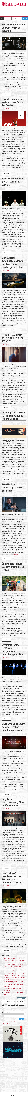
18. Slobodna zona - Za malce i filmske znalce (13, 993)
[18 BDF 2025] (13, 1034)
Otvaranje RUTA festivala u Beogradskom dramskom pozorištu (12, 649)
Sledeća (21, 1004)
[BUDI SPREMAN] (13, 1050)
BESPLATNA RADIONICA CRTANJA (13, 959)
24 (14, 1001)
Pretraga (25, 18)
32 (14, 1004)
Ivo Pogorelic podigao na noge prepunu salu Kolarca (14, 971)
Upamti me (6, 1019)
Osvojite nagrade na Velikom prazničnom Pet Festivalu (12, 102)
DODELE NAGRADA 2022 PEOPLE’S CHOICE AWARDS (14, 338)
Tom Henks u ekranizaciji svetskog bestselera (12, 488)
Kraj (3, 1007)
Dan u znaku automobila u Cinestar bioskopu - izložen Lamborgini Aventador (13, 262)
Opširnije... (6, 94)
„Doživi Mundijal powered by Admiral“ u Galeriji (14, 967)
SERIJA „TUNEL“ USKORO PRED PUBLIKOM (12, 990)
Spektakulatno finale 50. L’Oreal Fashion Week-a (12, 182)
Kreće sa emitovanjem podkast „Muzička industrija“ (13, 28)
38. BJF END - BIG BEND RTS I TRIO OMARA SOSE (13, 986)
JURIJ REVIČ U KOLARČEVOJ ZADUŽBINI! (15, 964)
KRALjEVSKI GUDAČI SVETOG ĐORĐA (14, 974)
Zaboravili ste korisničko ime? (8, 1022)
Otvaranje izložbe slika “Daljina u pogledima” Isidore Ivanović (13, 416)
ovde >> (16, 554)
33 (17, 1004)
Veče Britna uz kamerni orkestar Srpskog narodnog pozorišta (14, 727)
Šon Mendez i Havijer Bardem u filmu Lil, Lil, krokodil (13, 567)
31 (11, 1004)
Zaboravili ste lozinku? (7, 1023)
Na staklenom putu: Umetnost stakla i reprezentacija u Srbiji (13, 982)
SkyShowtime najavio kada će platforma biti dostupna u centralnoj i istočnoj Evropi (14, 977)
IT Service (16, 1095)
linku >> (10, 90)
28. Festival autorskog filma (11, 979)
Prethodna (9, 1001)
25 (17, 1001)
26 (20, 1001)
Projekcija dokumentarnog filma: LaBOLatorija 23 (13, 802)
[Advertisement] (14, 1074)
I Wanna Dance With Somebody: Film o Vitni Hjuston (14, 962)
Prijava (22, 1019)
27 (22, 1001)
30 (9, 1004)
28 (3, 1004)
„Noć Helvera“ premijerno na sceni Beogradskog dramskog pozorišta (12, 878)
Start (3, 1001)
